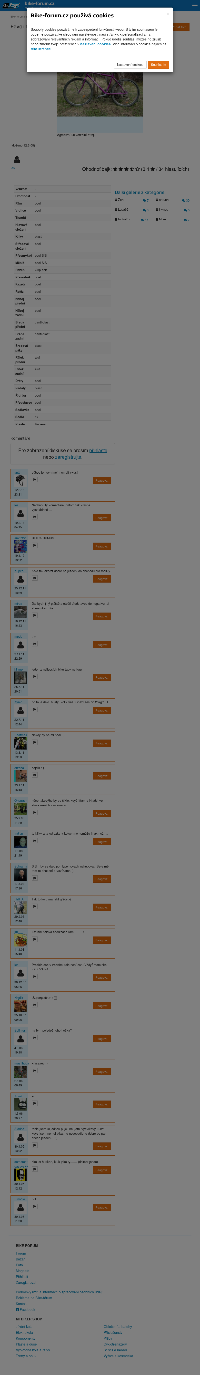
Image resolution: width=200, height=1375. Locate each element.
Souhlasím (158, 64)
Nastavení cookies (130, 64)
